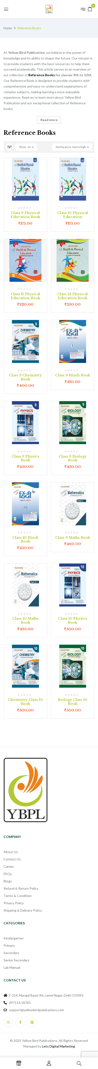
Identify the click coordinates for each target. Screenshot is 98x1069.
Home (8, 28)
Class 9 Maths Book (72, 537)
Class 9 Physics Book (25, 458)
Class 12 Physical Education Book (72, 296)
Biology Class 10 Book (72, 702)
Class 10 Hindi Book (25, 539)
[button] (90, 9)
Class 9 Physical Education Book (25, 215)
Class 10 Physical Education (72, 215)
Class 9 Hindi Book (72, 375)
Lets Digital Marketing (58, 1046)
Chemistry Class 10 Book (25, 702)
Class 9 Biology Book (73, 458)
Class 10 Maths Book (25, 620)
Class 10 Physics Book (72, 620)
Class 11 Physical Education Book (25, 296)
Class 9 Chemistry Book (25, 377)
